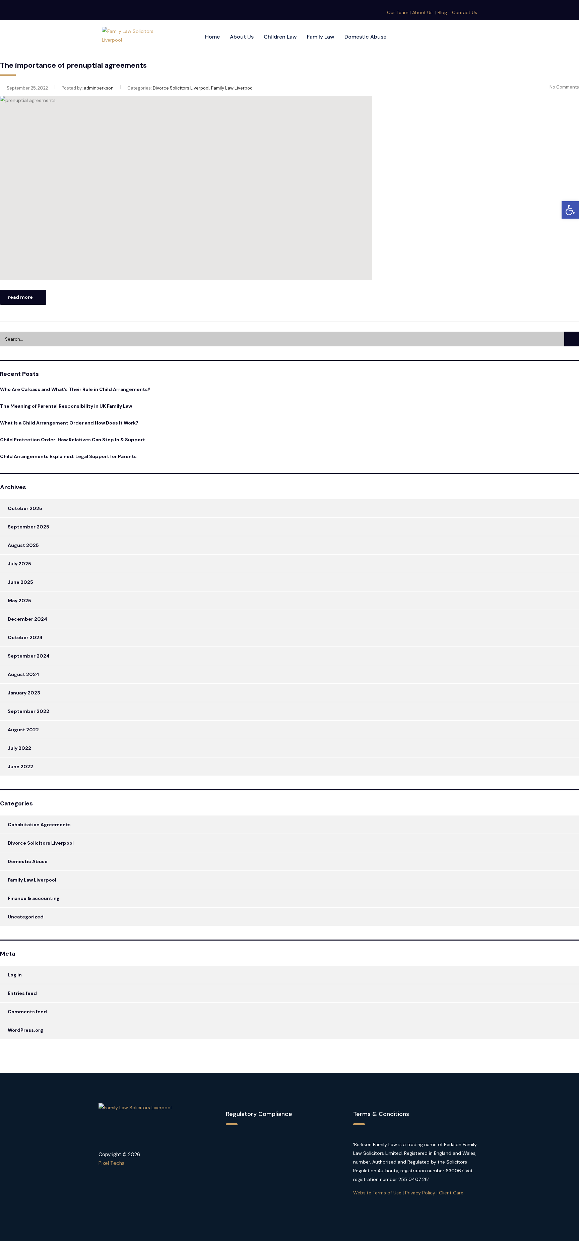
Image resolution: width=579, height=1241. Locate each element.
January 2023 (24, 693)
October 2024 (25, 637)
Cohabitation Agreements (39, 825)
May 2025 (19, 601)
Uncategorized (26, 917)
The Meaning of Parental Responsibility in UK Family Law (66, 406)
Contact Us (464, 12)
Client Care (451, 1193)
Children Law (280, 36)
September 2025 (28, 527)
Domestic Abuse (365, 36)
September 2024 (29, 656)
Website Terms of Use (377, 1193)
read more (20, 297)
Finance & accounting (34, 898)
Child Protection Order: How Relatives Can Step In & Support (72, 440)
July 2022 (19, 748)
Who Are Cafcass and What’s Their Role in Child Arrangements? (75, 389)
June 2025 (20, 582)
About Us (422, 12)
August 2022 (23, 730)
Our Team (397, 12)
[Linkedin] (476, 37)
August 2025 (23, 545)
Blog (442, 12)
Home (212, 36)
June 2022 (20, 767)
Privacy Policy (420, 1193)
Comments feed (27, 1012)
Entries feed (22, 993)
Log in (15, 975)
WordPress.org (25, 1030)
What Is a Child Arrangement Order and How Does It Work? (69, 423)
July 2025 (19, 564)
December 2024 (27, 619)
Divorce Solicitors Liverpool (41, 843)
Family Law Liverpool (32, 880)
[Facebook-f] (462, 37)
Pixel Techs (112, 1163)
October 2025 (25, 508)
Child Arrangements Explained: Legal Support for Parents (68, 456)
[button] (570, 210)
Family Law (320, 36)
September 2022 (28, 711)
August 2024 (23, 674)
